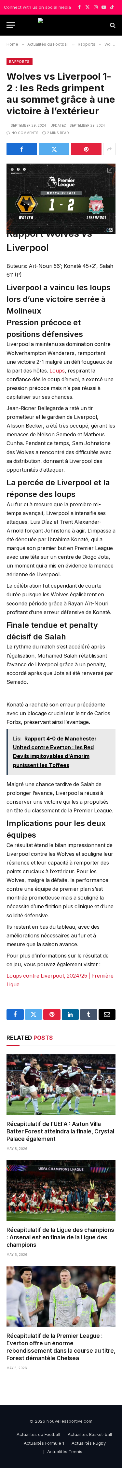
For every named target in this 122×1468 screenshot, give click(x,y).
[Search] (112, 25)
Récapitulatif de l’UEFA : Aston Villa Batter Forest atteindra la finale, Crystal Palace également (60, 1131)
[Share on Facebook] (22, 149)
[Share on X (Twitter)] (54, 149)
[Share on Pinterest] (86, 149)
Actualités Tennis (64, 1451)
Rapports (19, 61)
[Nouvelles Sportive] (61, 25)
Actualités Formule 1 (44, 1443)
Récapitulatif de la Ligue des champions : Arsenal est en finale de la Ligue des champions (60, 1237)
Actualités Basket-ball (90, 1434)
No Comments (24, 133)
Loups (57, 371)
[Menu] (11, 25)
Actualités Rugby (89, 1443)
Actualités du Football (38, 1434)
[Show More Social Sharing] (109, 149)
